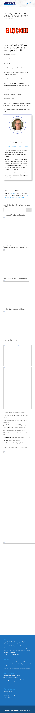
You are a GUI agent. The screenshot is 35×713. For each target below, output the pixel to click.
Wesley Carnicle (7, 433)
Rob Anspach (9, 19)
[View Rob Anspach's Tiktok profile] (17, 137)
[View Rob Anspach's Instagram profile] (21, 137)
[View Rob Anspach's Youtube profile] (13, 137)
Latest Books (10, 340)
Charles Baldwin (8, 420)
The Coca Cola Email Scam (22, 437)
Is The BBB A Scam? (20, 427)
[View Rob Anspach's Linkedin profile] (25, 137)
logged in (13, 193)
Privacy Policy (7, 654)
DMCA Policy (15, 654)
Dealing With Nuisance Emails (16, 430)
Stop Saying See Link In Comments (17, 447)
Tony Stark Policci (8, 415)
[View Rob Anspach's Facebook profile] (10, 137)
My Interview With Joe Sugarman (20, 425)
